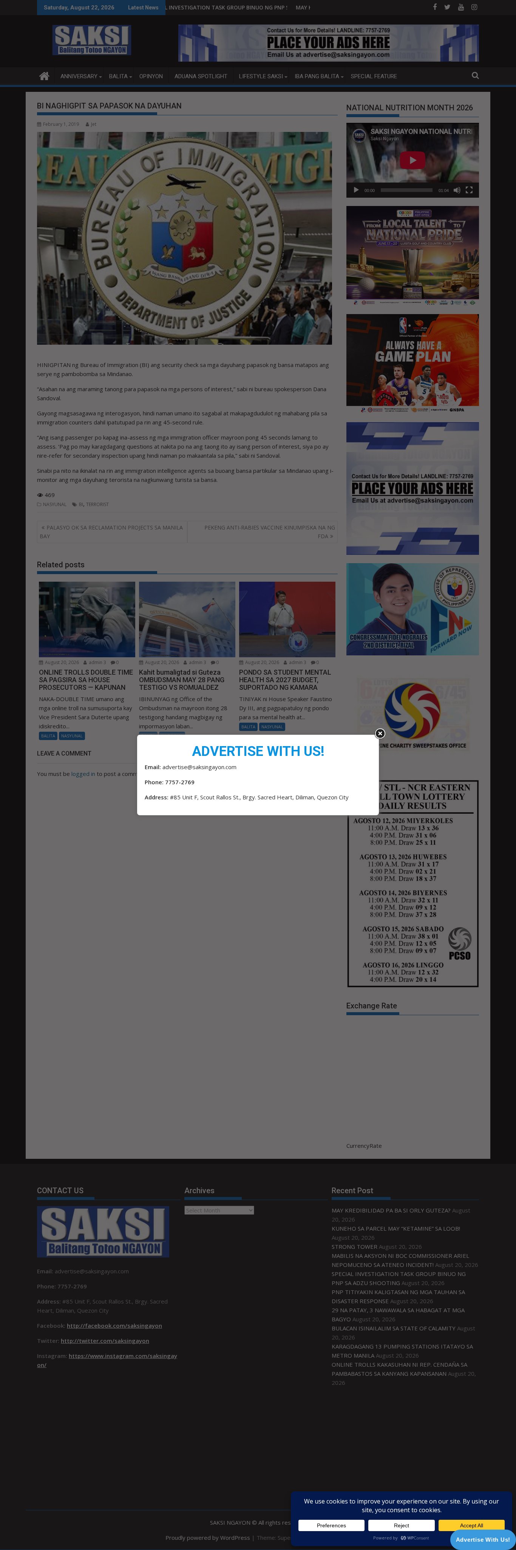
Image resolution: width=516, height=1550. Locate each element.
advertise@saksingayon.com (199, 767)
